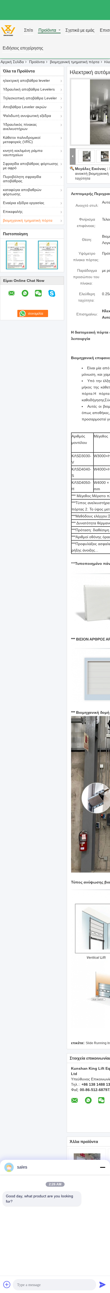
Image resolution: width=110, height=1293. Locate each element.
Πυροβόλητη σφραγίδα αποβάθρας (22, 179)
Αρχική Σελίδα (12, 62)
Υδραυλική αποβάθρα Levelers (29, 89)
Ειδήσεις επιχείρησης (23, 48)
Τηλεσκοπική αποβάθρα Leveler (30, 98)
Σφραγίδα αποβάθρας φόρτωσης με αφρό (30, 165)
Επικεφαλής (13, 211)
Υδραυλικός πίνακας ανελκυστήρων (20, 126)
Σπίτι (28, 31)
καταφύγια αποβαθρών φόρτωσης (22, 192)
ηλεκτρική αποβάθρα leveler (26, 80)
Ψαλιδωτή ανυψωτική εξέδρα (27, 116)
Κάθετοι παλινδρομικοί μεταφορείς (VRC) (21, 139)
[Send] (102, 1284)
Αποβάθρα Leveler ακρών (24, 107)
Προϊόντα (47, 31)
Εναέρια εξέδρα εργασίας (23, 203)
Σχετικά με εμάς (80, 31)
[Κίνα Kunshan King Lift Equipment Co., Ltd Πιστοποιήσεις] (16, 255)
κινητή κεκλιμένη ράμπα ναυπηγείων (22, 152)
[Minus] (102, 1167)
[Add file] (7, 1284)
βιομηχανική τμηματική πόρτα (74, 62)
